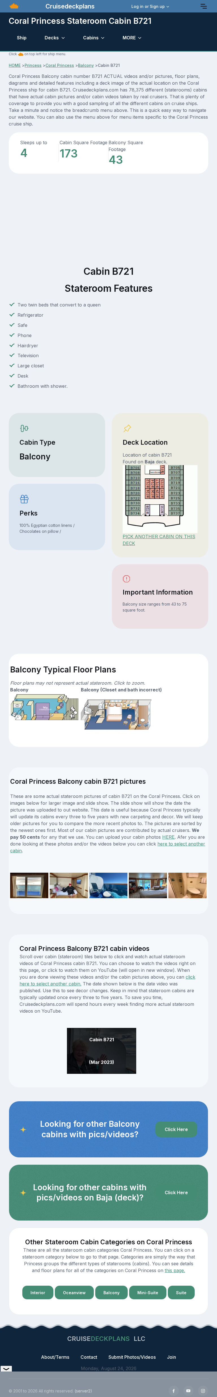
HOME (15, 65)
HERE (168, 837)
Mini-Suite (147, 1292)
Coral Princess (59, 65)
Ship (22, 38)
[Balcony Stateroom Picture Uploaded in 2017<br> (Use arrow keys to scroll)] (148, 885)
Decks (52, 38)
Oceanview (74, 1292)
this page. (175, 1270)
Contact (89, 1357)
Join (171, 1357)
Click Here (176, 1129)
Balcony (86, 65)
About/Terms (55, 1357)
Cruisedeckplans (69, 6)
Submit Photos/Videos (132, 1357)
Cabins (91, 38)
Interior (38, 1292)
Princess (33, 65)
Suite (181, 1292)
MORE (129, 38)
